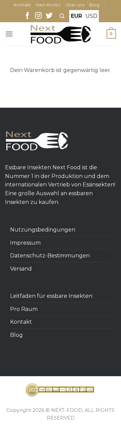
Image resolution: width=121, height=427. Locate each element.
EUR (76, 16)
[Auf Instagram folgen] (38, 16)
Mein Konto (48, 4)
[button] (9, 34)
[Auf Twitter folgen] (49, 16)
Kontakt (22, 4)
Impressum (25, 243)
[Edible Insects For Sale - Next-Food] (60, 34)
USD (91, 16)
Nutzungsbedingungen (42, 229)
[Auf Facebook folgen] (27, 16)
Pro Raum (24, 309)
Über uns (74, 4)
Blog (94, 4)
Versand (21, 268)
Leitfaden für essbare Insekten (51, 296)
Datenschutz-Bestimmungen (50, 255)
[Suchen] (62, 16)
